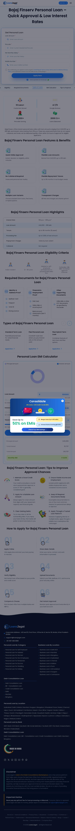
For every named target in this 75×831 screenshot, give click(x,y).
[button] (37, 416)
